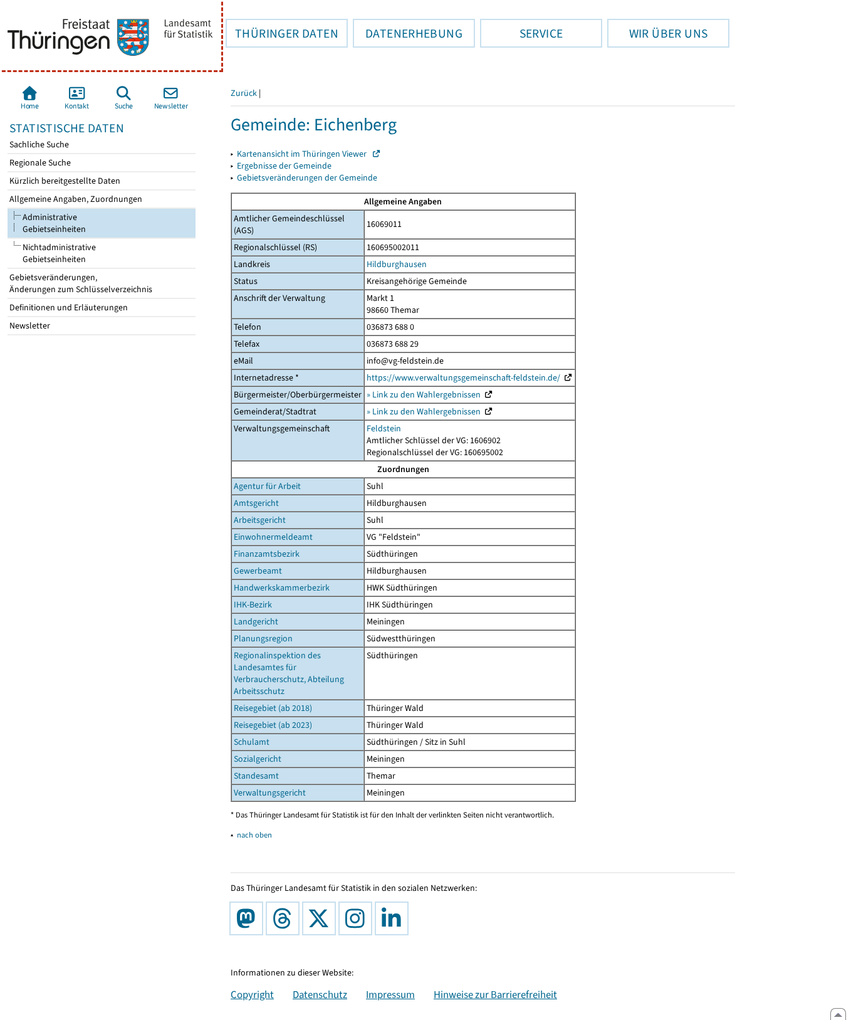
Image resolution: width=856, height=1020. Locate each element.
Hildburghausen (397, 264)
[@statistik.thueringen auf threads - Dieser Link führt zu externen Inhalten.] (285, 918)
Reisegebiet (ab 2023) (273, 725)
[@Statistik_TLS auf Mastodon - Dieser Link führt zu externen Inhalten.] (249, 918)
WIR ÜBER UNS (657, 33)
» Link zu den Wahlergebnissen (424, 395)
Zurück (244, 93)
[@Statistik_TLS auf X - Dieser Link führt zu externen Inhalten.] (321, 918)
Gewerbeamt (258, 571)
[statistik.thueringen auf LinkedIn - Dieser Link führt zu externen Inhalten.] (394, 918)
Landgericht (256, 622)
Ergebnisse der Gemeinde (284, 166)
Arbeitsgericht (260, 520)
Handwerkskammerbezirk (282, 588)
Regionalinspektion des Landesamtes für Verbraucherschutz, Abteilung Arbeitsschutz (289, 673)
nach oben (254, 834)
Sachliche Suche (38, 144)
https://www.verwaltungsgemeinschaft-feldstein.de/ (463, 378)
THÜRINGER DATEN (282, 33)
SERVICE (521, 33)
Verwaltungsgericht (270, 793)
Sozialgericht (257, 759)
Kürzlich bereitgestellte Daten (64, 181)
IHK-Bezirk (253, 605)
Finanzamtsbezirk (267, 554)
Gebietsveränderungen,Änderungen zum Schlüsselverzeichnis (80, 283)
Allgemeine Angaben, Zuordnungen (75, 199)
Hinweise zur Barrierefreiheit (495, 994)
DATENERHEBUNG (407, 33)
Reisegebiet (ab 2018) (273, 708)
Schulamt (251, 742)
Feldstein (384, 428)
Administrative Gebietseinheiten (53, 223)
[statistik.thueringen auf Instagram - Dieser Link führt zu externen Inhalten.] (358, 918)
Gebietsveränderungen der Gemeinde (307, 178)
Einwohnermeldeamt (273, 537)
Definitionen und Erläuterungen (68, 307)
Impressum (390, 994)
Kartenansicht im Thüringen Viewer (304, 154)
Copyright (252, 994)
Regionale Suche (39, 163)
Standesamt (256, 776)
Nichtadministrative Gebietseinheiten (52, 253)
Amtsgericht (256, 503)
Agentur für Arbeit (267, 486)
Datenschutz (320, 994)
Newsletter (29, 326)
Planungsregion (263, 638)
